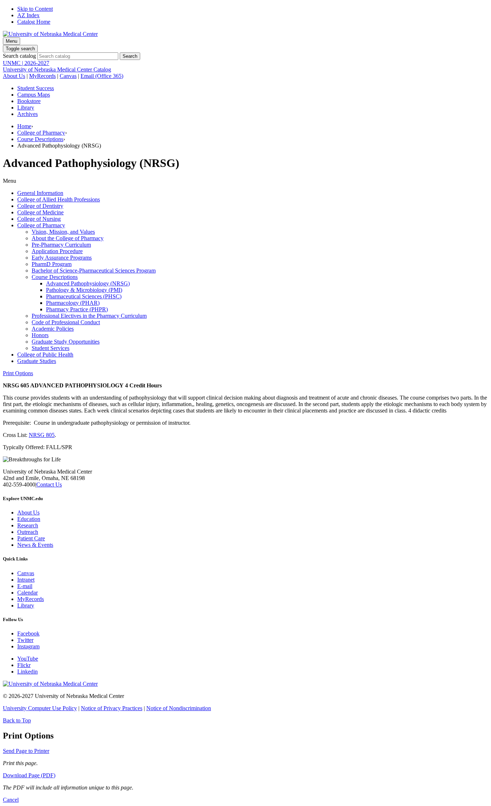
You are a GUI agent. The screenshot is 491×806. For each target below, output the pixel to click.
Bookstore (29, 101)
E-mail (24, 586)
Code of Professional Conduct (66, 322)
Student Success (35, 88)
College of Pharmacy (41, 133)
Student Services (50, 348)
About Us (14, 76)
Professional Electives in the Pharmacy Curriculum (89, 316)
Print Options (18, 373)
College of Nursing (39, 219)
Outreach (27, 532)
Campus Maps (33, 95)
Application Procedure (57, 251)
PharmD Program (52, 264)
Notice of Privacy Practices (111, 708)
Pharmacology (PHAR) (73, 303)
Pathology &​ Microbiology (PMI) (84, 290)
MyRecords (42, 76)
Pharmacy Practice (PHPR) (77, 309)
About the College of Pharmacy (68, 238)
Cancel (11, 800)
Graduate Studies (36, 361)
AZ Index (28, 15)
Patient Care (31, 538)
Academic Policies (53, 329)
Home (24, 126)
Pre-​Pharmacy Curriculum (61, 245)
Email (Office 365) (102, 76)
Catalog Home (33, 22)
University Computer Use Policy (40, 708)
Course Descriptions (40, 139)
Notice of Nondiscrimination (178, 708)
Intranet (26, 580)
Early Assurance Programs (62, 258)
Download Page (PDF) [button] (29, 775)
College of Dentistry (40, 206)
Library (25, 107)
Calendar (27, 593)
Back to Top (17, 720)
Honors (40, 335)
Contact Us (49, 484)
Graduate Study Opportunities (66, 342)
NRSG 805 (42, 435)
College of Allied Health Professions (58, 199)
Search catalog (19, 56)
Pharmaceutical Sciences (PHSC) (83, 296)
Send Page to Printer (26, 751)
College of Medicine (40, 212)
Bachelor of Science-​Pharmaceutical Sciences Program (94, 270)
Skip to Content (35, 9)
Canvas (68, 76)
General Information (40, 193)
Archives (27, 114)
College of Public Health (45, 354)
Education (28, 519)
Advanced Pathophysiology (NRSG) (88, 283)
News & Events (35, 545)
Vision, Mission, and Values (63, 232)
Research (27, 525)
